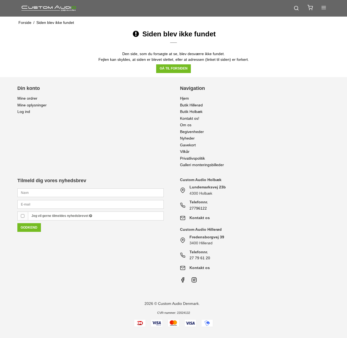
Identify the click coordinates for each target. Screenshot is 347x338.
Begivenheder (192, 131)
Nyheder (187, 138)
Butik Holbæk (191, 111)
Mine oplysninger (32, 105)
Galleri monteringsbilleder (202, 165)
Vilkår (184, 151)
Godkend (29, 227)
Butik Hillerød (191, 105)
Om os (185, 125)
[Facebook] (182, 281)
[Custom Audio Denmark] (49, 8)
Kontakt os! (189, 118)
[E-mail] (90, 204)
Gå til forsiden (174, 68)
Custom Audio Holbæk (200, 180)
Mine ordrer (27, 98)
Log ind (23, 111)
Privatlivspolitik (192, 158)
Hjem (184, 98)
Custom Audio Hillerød (201, 229)
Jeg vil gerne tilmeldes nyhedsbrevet (60, 216)
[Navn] (90, 192)
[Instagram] (194, 281)
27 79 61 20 (199, 258)
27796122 (198, 208)
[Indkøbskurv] (310, 8)
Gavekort (188, 145)
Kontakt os (199, 218)
